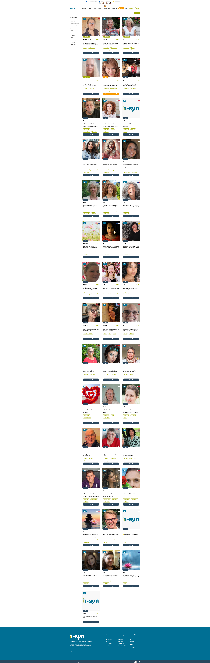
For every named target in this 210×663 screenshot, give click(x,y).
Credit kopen (114, 8)
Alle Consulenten (109, 639)
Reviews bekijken (109, 647)
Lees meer (97, 39)
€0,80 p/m (108, 1)
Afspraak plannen (109, 643)
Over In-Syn (106, 8)
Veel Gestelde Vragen (122, 645)
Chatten (94, 8)
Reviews (99, 8)
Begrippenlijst (120, 641)
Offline (90, 52)
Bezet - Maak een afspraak (110, 93)
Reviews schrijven (109, 648)
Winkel (122, 8)
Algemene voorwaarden (82, 662)
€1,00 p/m (122, 1)
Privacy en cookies (73, 662)
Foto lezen (108, 645)
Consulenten (84, 8)
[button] (75, 18)
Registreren (131, 8)
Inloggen (137, 8)
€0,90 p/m (95, 1)
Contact (119, 647)
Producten (132, 649)
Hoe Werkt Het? (121, 639)
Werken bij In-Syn (121, 643)
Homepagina (108, 637)
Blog (90, 8)
